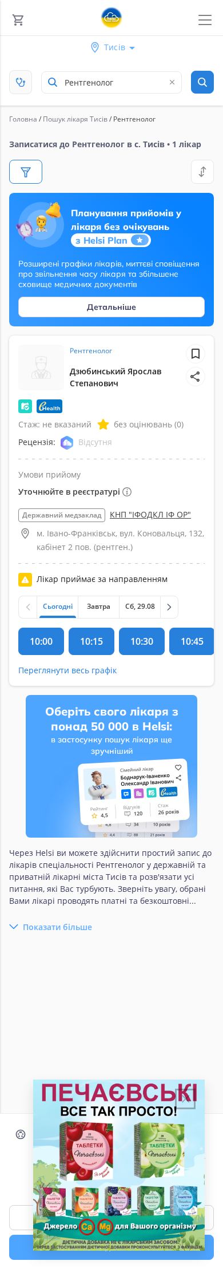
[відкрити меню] (205, 20)
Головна (23, 119)
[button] (195, 376)
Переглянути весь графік (67, 670)
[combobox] (111, 82)
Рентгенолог (91, 350)
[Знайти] (202, 82)
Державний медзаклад (61, 515)
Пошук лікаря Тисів (75, 119)
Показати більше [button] (57, 927)
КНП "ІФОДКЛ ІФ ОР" (150, 514)
